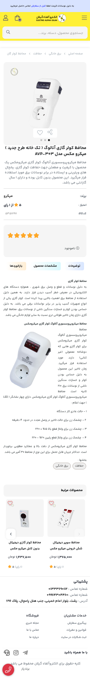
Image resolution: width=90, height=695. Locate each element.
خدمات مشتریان (75, 615)
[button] (79, 534)
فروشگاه (32, 615)
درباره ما (34, 637)
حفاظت (37, 54)
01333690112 (57, 589)
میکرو (8, 196)
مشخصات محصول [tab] (45, 266)
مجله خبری (32, 623)
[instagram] (16, 653)
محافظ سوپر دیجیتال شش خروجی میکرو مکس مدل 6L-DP (66, 546)
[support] (6, 653)
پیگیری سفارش (76, 623)
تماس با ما (32, 630)
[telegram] (25, 653)
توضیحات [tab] (74, 266)
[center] (8, 32)
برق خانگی (55, 54)
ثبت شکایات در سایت (73, 637)
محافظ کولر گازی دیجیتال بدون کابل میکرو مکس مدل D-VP (25, 546)
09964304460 (57, 595)
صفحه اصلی (75, 54)
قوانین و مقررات (76, 630)
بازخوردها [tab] (16, 266)
